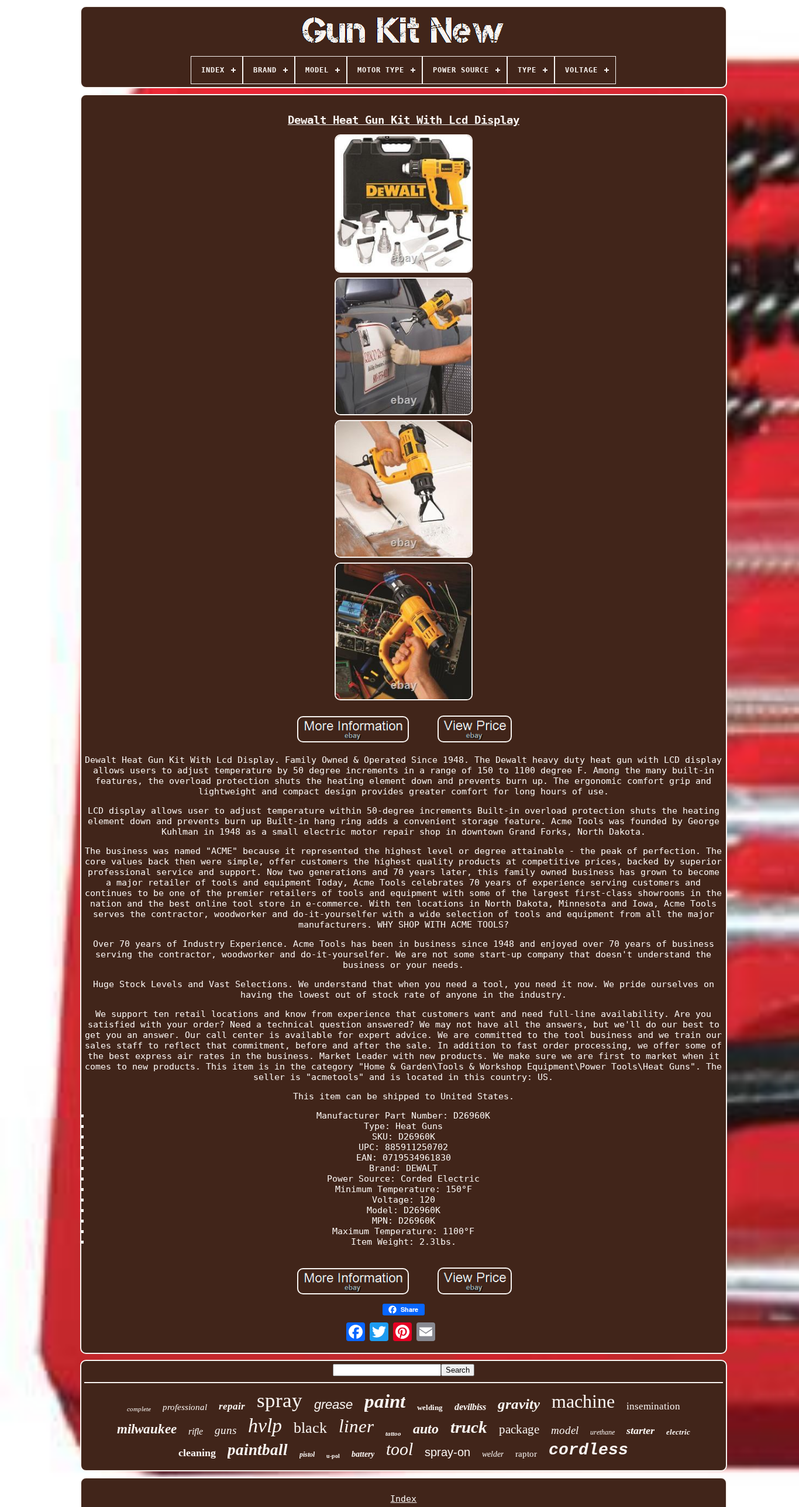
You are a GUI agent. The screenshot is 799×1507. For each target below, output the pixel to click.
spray (279, 1400)
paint (384, 1401)
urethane (602, 1432)
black (310, 1427)
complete (139, 1408)
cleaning (197, 1453)
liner (356, 1426)
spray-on (447, 1452)
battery (363, 1454)
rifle (195, 1431)
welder (493, 1454)
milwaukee (147, 1429)
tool (399, 1449)
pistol (307, 1454)
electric (678, 1432)
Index (403, 1499)
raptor (526, 1454)
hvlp (265, 1425)
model (564, 1430)
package (519, 1429)
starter (640, 1430)
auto (426, 1428)
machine (583, 1401)
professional (185, 1407)
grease (333, 1404)
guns (225, 1430)
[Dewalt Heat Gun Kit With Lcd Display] (403, 204)
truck (468, 1427)
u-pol (333, 1456)
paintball (258, 1450)
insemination (653, 1406)
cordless (588, 1450)
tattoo (393, 1433)
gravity (519, 1404)
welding (430, 1407)
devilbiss (470, 1407)
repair (232, 1406)
